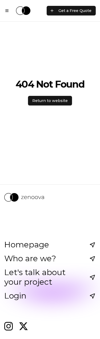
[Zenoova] (50, 197)
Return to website (50, 100)
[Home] (23, 10)
